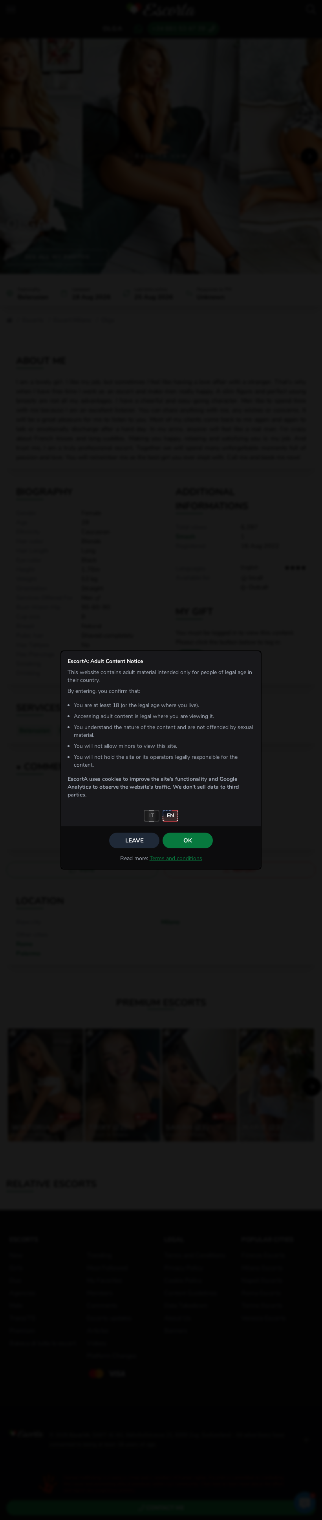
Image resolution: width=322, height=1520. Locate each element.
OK (187, 840)
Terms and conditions (176, 858)
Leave (134, 840)
